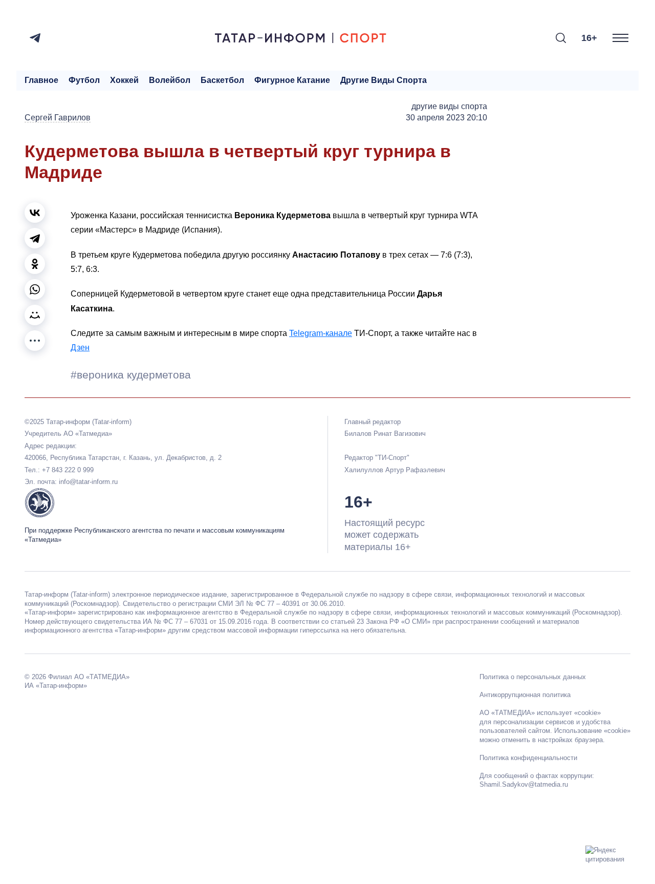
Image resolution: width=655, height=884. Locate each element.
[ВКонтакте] (35, 212)
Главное (41, 80)
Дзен (80, 347)
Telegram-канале (320, 333)
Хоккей (124, 80)
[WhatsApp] (35, 289)
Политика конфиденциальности (528, 758)
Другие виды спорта (383, 80)
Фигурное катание (292, 80)
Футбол (84, 80)
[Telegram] (35, 38)
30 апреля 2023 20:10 (446, 117)
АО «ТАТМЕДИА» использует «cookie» (540, 713)
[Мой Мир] (35, 315)
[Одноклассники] (35, 264)
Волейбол (169, 80)
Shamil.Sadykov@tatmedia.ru (523, 784)
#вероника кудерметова (131, 375)
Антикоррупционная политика (525, 695)
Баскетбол (222, 80)
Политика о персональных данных (532, 677)
